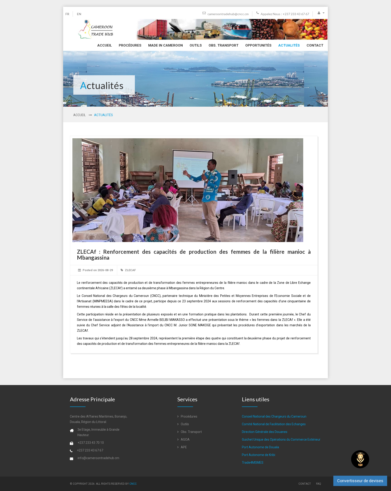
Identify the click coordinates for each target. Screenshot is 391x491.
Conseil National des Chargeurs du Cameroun (274, 416)
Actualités (289, 45)
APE (183, 447)
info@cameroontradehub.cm (98, 458)
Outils (196, 45)
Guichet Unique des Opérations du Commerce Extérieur (281, 439)
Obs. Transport (223, 45)
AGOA (185, 439)
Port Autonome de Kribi (258, 455)
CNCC (133, 483)
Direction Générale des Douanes (264, 432)
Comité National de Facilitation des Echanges (274, 424)
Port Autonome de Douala (260, 447)
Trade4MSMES (252, 462)
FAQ (318, 483)
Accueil (104, 45)
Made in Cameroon (165, 45)
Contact (315, 45)
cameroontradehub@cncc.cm (228, 14)
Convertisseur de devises (360, 480)
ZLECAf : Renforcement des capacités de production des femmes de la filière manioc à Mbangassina (194, 254)
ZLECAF (130, 270)
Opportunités (258, 45)
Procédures (130, 45)
